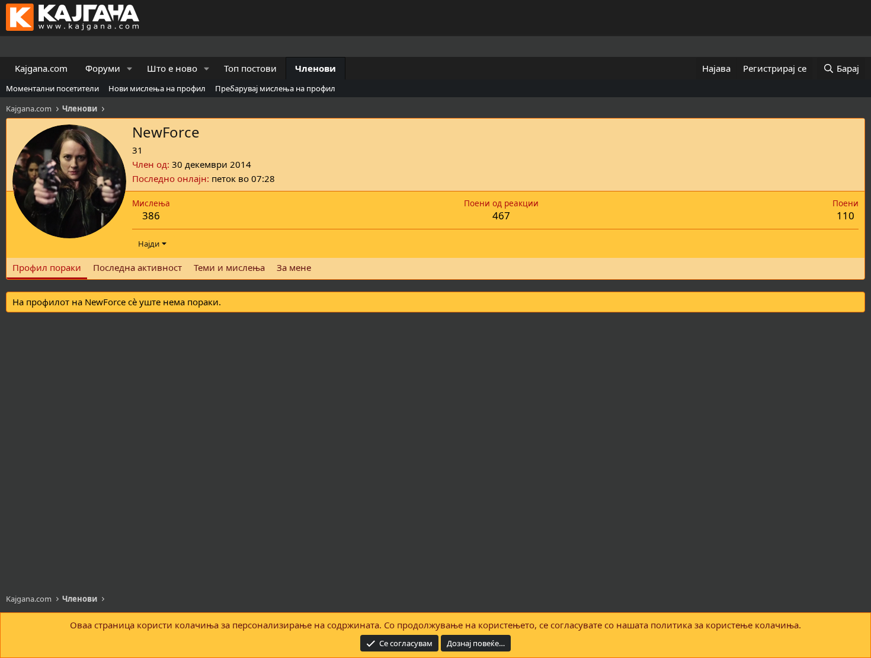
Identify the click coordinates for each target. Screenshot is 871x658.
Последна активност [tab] (137, 267)
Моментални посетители (52, 88)
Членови (315, 68)
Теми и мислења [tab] (229, 267)
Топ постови (250, 68)
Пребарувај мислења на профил (275, 88)
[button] (129, 68)
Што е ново (172, 68)
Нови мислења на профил (157, 88)
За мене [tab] (294, 267)
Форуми (102, 68)
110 (845, 215)
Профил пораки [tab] (46, 267)
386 (151, 215)
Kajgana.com (41, 68)
